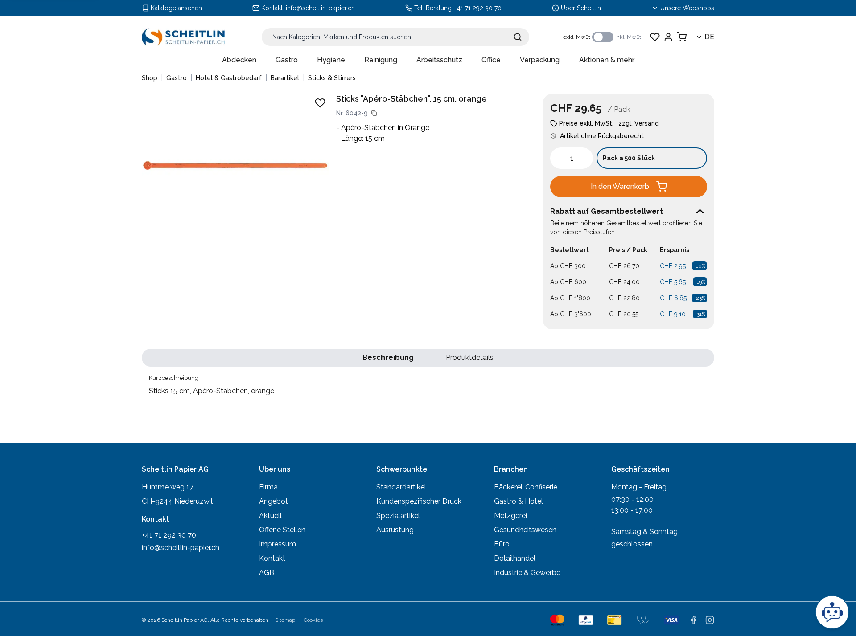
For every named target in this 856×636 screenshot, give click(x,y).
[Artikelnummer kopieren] (374, 113)
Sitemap (285, 620)
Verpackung (540, 60)
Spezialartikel (398, 515)
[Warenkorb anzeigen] (682, 37)
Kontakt (272, 558)
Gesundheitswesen (525, 530)
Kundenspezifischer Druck (418, 501)
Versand (646, 123)
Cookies (313, 620)
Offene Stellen (282, 530)
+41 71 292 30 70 (478, 8)
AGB (266, 572)
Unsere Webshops (687, 8)
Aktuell (270, 515)
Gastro (287, 60)
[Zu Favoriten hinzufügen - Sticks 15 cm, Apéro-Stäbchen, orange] (320, 103)
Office (491, 60)
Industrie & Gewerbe (527, 572)
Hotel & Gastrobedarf (229, 78)
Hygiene (331, 60)
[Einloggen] (668, 37)
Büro (502, 544)
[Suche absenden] (518, 37)
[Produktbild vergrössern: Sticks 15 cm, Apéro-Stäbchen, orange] (235, 165)
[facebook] (693, 620)
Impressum (277, 544)
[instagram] (709, 620)
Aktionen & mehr (606, 60)
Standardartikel (401, 487)
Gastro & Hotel (518, 501)
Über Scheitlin (581, 8)
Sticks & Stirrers (332, 78)
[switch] (602, 37)
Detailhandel (514, 558)
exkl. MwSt (576, 37)
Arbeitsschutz (439, 60)
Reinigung (380, 60)
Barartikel (285, 78)
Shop (149, 78)
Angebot (273, 501)
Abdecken (239, 60)
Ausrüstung (395, 530)
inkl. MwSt (628, 37)
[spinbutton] (571, 158)
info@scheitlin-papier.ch (320, 8)
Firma (268, 487)
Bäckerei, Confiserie (525, 487)
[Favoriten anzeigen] (655, 37)
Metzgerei (510, 515)
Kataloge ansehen (176, 8)
